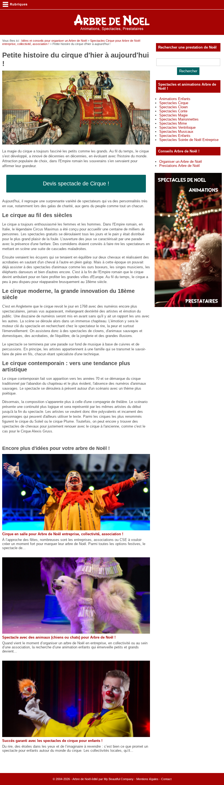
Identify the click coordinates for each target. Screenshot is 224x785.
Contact (166, 779)
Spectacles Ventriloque (177, 127)
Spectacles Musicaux (176, 132)
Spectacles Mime (173, 123)
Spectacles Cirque (173, 103)
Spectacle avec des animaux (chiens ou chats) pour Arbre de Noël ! (59, 637)
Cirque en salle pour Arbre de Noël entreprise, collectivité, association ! (62, 534)
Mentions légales (147, 779)
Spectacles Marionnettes (179, 119)
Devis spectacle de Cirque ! (76, 184)
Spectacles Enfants (174, 136)
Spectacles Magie (173, 115)
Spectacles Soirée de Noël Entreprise (189, 140)
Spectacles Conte (173, 111)
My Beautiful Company (119, 779)
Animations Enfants (174, 99)
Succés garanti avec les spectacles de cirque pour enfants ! (52, 741)
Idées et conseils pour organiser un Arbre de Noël (54, 40)
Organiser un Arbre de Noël (180, 162)
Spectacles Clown (173, 107)
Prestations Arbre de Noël (179, 166)
